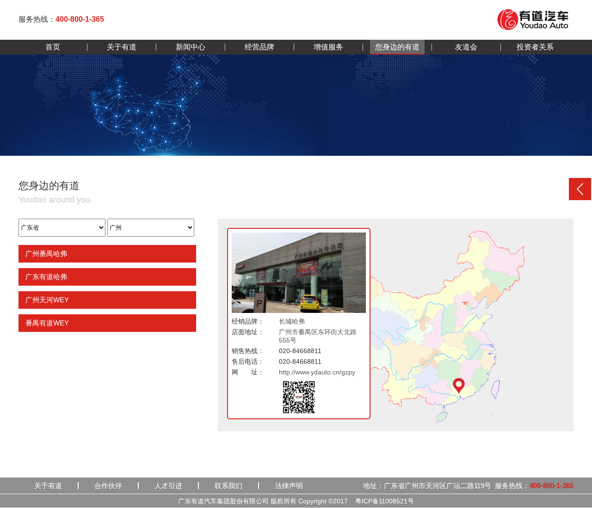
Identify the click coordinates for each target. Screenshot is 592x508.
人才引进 (168, 485)
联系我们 (228, 485)
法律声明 (289, 485)
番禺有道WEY (47, 323)
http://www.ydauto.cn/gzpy (317, 372)
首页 (52, 47)
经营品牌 (259, 47)
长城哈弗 (292, 321)
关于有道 (121, 47)
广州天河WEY (47, 300)
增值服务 (328, 47)
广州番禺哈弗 (46, 253)
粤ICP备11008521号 (384, 501)
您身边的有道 (397, 47)
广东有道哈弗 (46, 277)
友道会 (466, 47)
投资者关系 (535, 47)
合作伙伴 (108, 485)
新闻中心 (190, 47)
